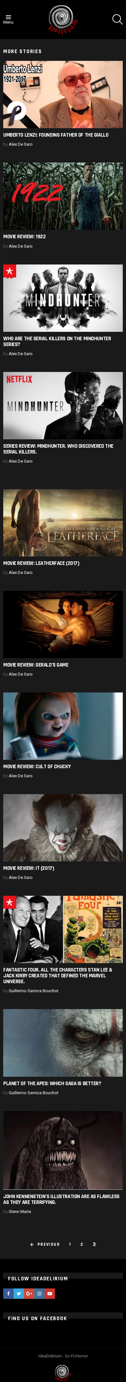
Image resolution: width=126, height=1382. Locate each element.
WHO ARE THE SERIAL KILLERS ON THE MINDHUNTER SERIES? (57, 341)
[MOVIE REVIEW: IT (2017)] (63, 827)
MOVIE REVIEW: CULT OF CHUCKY (36, 766)
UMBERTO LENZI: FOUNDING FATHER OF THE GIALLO (55, 135)
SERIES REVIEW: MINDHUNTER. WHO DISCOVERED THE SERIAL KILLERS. (58, 449)
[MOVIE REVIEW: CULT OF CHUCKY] (63, 725)
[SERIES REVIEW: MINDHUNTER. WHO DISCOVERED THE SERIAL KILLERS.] (63, 405)
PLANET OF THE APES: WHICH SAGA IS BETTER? (52, 1083)
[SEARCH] (117, 19)
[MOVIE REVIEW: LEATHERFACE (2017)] (63, 522)
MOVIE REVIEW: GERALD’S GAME (35, 665)
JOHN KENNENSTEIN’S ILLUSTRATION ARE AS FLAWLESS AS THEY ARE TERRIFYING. (61, 1199)
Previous (48, 1244)
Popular (9, 270)
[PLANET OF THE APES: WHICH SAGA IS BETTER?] (63, 1042)
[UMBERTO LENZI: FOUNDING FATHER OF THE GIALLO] (63, 94)
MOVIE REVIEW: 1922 (24, 236)
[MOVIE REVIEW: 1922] (63, 196)
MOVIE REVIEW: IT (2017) (28, 868)
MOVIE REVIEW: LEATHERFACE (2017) (41, 563)
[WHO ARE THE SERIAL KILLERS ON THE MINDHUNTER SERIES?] (63, 298)
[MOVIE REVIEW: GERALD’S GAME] (63, 624)
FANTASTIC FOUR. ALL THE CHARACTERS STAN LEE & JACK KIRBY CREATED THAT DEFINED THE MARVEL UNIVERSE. (57, 975)
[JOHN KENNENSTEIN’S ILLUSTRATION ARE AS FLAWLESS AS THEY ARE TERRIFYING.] (63, 1150)
